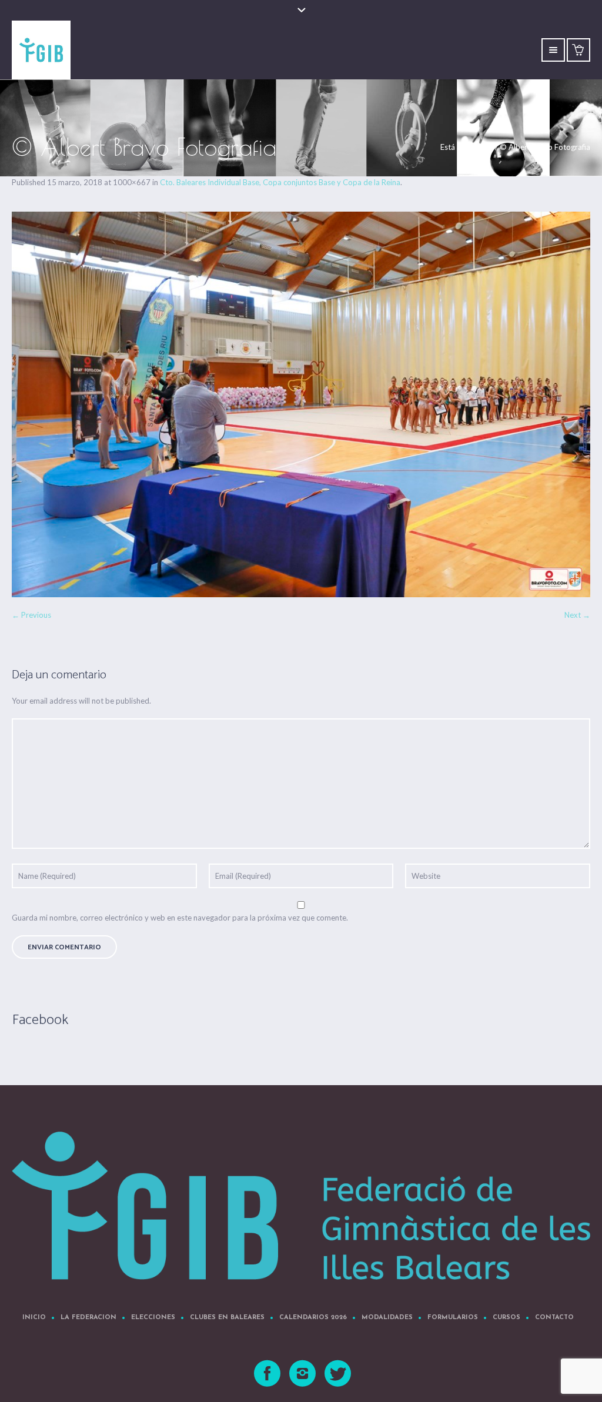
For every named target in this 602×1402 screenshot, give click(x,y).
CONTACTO (554, 1317)
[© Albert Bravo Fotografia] (301, 404)
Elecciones (153, 1317)
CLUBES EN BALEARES (227, 1317)
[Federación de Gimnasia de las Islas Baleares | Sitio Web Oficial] (301, 1205)
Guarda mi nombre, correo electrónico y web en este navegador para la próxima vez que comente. (180, 917)
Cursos (506, 1317)
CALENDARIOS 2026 (313, 1317)
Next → (577, 615)
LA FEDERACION (88, 1317)
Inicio (484, 147)
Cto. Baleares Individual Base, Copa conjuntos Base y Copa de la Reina (280, 182)
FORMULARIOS (452, 1317)
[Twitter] (338, 1373)
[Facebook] (268, 1373)
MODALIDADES (387, 1317)
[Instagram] (303, 1373)
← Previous (31, 615)
